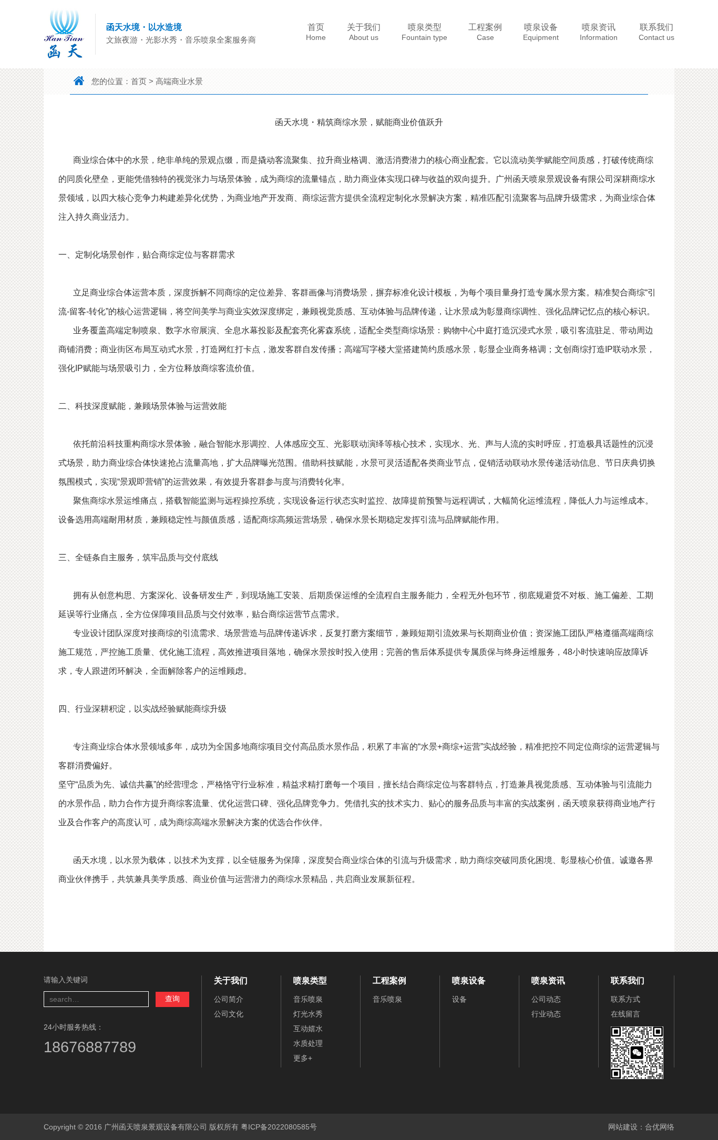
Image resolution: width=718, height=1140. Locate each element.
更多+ (302, 1058)
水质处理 (308, 1043)
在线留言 (625, 1014)
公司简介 (228, 999)
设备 (459, 999)
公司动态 (546, 999)
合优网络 (659, 1127)
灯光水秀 (308, 1014)
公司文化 (228, 1014)
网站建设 (623, 1127)
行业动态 (546, 1014)
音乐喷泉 (308, 999)
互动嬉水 (308, 1028)
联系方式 (625, 999)
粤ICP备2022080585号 (279, 1127)
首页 (139, 81)
